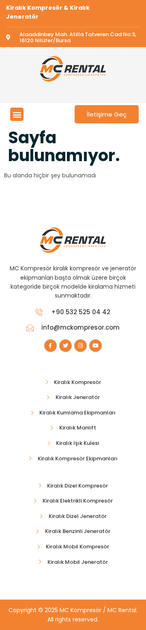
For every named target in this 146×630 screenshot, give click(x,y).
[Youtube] (95, 345)
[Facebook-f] (50, 345)
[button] (17, 114)
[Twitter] (65, 345)
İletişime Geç (107, 114)
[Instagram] (80, 345)
